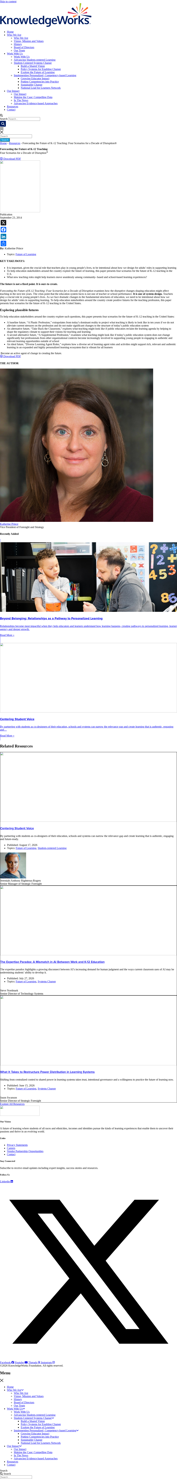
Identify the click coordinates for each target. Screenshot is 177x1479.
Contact (11, 109)
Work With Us (15, 53)
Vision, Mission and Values (29, 41)
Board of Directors (24, 47)
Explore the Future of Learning (38, 72)
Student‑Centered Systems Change (33, 62)
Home (10, 31)
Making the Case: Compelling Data (33, 97)
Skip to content (8, 1)
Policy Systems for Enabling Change (41, 69)
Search (3, 118)
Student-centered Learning (52, 848)
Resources (12, 106)
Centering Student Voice (17, 828)
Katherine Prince (9, 524)
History (18, 44)
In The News (21, 100)
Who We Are (14, 34)
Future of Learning (26, 254)
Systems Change (47, 981)
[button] (88, 115)
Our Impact (13, 90)
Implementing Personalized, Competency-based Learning (45, 75)
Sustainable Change (31, 84)
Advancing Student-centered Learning (34, 59)
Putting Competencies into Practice (40, 81)
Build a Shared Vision (33, 66)
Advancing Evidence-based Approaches (36, 103)
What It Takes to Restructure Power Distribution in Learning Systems (47, 1072)
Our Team (19, 50)
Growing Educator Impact (35, 78)
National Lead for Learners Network (41, 87)
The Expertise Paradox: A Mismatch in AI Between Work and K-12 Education (52, 962)
